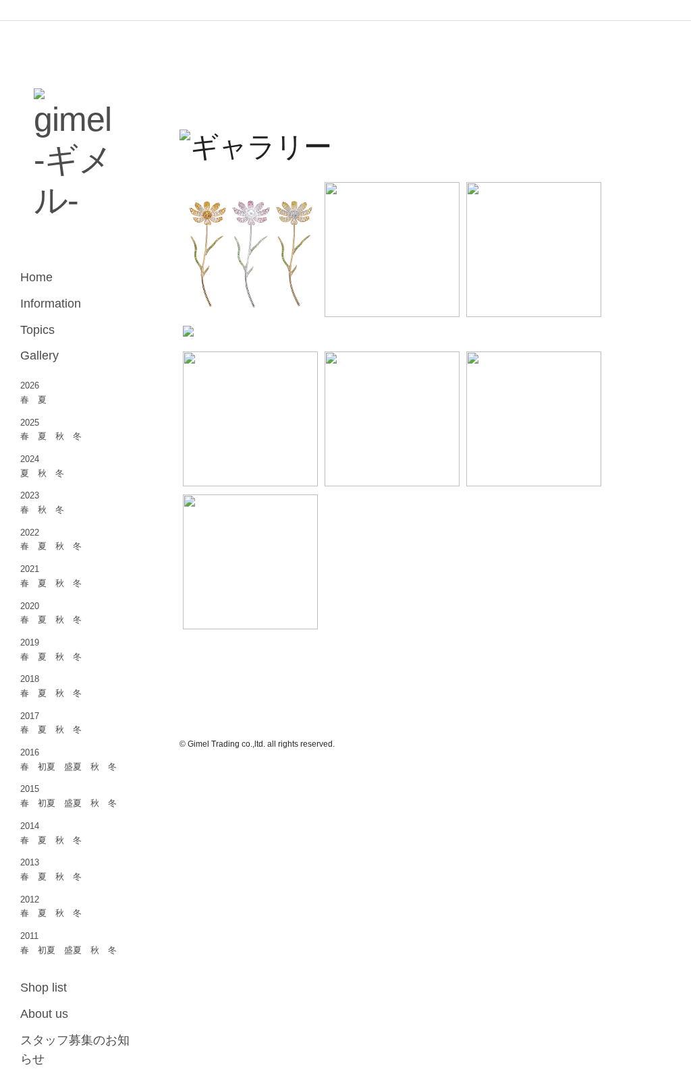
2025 (29, 423)
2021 (29, 569)
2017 (29, 716)
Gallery (39, 355)
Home (36, 277)
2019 (29, 642)
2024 (29, 459)
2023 (29, 495)
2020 (29, 606)
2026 (29, 385)
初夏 (46, 767)
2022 (29, 532)
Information (50, 303)
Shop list (43, 987)
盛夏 (73, 767)
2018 (29, 679)
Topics (37, 330)
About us (44, 1014)
